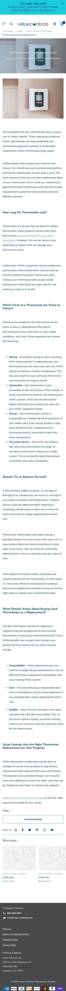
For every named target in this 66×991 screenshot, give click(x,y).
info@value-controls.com (20, 917)
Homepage (8, 31)
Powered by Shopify (45, 981)
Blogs (20, 31)
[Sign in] (54, 24)
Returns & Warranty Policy (16, 934)
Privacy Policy (9, 944)
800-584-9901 (14, 913)
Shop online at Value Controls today (23, 798)
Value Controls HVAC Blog (39, 31)
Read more (9, 881)
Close (62, 3)
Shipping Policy (10, 939)
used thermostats (33, 819)
